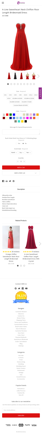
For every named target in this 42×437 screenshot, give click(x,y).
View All (21, 395)
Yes (19, 143)
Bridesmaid (21, 370)
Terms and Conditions (21, 322)
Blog (21, 344)
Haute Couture (21, 368)
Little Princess (21, 391)
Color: (21, 111)
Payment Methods (21, 337)
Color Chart (21, 335)
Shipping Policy (21, 320)
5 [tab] (21, 84)
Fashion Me (21, 393)
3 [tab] (14, 84)
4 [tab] (18, 84)
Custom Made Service (21, 324)
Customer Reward (21, 312)
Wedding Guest (21, 366)
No (26, 143)
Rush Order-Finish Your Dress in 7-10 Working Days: (21, 139)
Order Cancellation (21, 341)
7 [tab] (27, 84)
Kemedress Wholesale (21, 339)
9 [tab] (34, 84)
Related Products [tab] (21, 221)
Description (21, 189)
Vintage (21, 372)
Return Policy (21, 318)
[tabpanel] (9, 76)
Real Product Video (21, 326)
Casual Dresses (21, 377)
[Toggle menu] (3, 3)
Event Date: (21, 149)
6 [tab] (24, 84)
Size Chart (21, 333)
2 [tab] (11, 84)
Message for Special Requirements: (21, 127)
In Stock (21, 357)
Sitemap (21, 346)
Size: (21, 91)
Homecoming (21, 362)
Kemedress (21, 389)
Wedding (21, 364)
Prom (21, 360)
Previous (4, 76)
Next (38, 76)
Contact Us (21, 316)
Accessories (21, 379)
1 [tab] (8, 84)
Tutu (21, 375)
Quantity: (21, 158)
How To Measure (21, 329)
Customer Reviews (21, 331)
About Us (21, 314)
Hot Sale (21, 355)
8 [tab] (31, 84)
